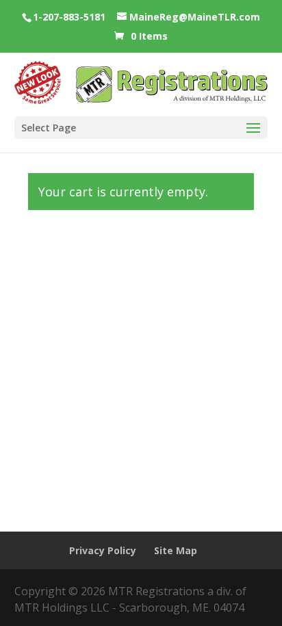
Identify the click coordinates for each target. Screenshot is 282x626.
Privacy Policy (102, 550)
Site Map (175, 550)
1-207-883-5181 (69, 16)
